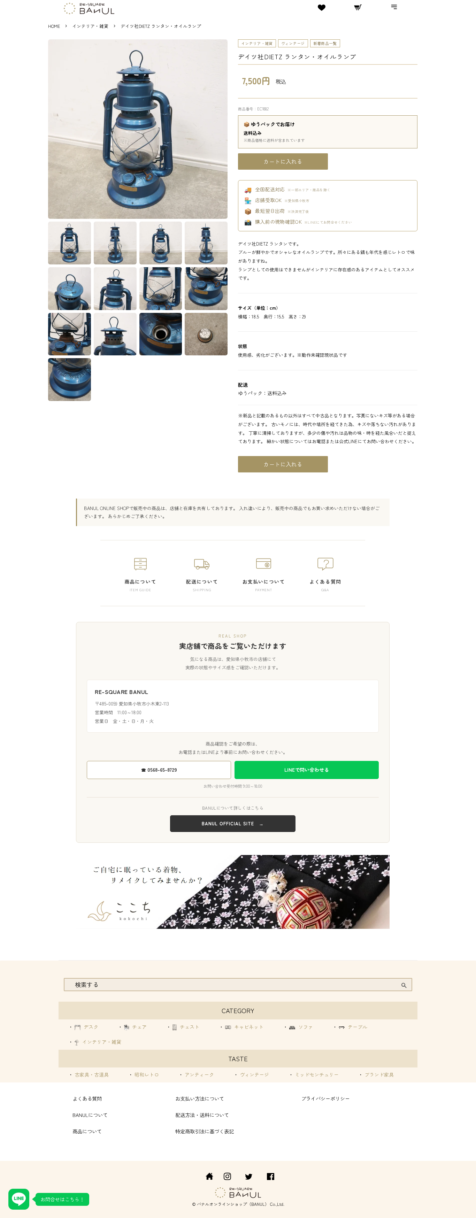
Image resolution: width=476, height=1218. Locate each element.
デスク (90, 1026)
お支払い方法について (199, 1098)
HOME (54, 26)
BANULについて (90, 1114)
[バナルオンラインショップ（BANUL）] (205, 1177)
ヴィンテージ (293, 43)
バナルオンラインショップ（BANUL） (233, 1204)
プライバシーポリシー (325, 1098)
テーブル (356, 1026)
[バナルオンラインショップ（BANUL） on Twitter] (249, 1177)
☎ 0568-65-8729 (159, 769)
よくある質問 (87, 1098)
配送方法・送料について (202, 1114)
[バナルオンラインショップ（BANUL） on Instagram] (227, 1177)
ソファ (305, 1026)
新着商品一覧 (325, 43)
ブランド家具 (378, 1074)
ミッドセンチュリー (316, 1074)
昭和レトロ (146, 1074)
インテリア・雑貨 (91, 26)
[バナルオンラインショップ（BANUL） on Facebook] (271, 1177)
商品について (87, 1131)
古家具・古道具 (91, 1074)
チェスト (188, 1026)
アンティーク (198, 1074)
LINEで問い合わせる (306, 769)
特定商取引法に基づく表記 (204, 1131)
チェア (139, 1026)
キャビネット (248, 1026)
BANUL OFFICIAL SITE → (233, 823)
